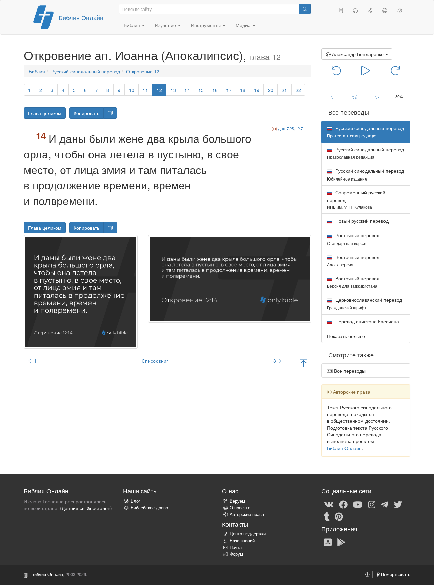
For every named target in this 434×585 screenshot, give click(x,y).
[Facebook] (343, 504)
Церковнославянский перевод (364, 303)
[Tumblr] (327, 516)
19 (256, 90)
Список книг (155, 360)
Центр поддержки (248, 534)
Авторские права (247, 514)
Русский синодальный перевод (85, 71)
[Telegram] (384, 504)
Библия (37, 71)
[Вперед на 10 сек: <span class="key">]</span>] (395, 70)
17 (229, 90)
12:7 (299, 128)
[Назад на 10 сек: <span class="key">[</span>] (336, 70)
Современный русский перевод (356, 199)
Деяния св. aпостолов (86, 508)
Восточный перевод (353, 239)
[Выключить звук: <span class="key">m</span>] (377, 97)
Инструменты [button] (206, 25)
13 (173, 90)
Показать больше (346, 336)
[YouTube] (357, 504)
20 (270, 90)
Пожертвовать (395, 574)
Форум (236, 554)
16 (215, 90)
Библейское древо (149, 508)
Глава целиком (44, 113)
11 (145, 90)
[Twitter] (398, 504)
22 (298, 90)
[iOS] (328, 541)
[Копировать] (110, 113)
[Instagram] (371, 504)
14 (187, 90)
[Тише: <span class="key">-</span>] (332, 97)
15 (201, 90)
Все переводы (349, 370)
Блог (135, 501)
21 (284, 90)
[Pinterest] (339, 516)
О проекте (240, 508)
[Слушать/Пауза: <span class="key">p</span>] (365, 70)
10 (131, 90)
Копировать (86, 113)
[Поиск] (305, 9)
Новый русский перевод (361, 220)
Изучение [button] (166, 25)
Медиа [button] (244, 25)
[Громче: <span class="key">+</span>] (354, 97)
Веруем (237, 501)
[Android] (341, 541)
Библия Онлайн (81, 17)
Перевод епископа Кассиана (366, 321)
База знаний (242, 540)
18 (242, 90)
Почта (236, 547)
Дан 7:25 (286, 128)
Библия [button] (132, 25)
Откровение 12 (142, 71)
